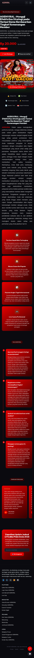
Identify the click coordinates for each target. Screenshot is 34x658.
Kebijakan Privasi (6, 632)
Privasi (11, 649)
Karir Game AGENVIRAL (8, 617)
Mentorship (5, 622)
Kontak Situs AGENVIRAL (8, 639)
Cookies (22, 649)
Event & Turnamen (6, 607)
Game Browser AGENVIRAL (9, 602)
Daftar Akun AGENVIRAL (8, 587)
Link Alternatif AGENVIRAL (8, 592)
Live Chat (4, 595)
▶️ (14, 580)
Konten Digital (5, 610)
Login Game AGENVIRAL (8, 590)
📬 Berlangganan (17, 554)
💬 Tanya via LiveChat (24, 54)
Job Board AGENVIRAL (8, 625)
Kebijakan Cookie (6, 637)
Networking (5, 619)
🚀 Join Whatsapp (7, 54)
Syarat (16, 649)
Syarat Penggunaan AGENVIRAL (10, 634)
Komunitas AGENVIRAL (7, 605)
